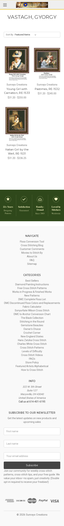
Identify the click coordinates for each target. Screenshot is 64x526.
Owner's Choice (32, 329)
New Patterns (32, 295)
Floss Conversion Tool (32, 241)
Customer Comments (32, 249)
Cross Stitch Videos (32, 355)
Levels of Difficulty (32, 351)
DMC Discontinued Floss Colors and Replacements (32, 303)
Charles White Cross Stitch (32, 343)
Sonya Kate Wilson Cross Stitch (32, 310)
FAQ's (32, 358)
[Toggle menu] (5, 5)
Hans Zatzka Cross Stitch (32, 340)
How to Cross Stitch (32, 369)
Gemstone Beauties (32, 325)
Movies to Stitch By (32, 252)
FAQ (32, 260)
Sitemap (32, 263)
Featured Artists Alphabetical (32, 366)
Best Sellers (32, 280)
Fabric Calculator (32, 306)
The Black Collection (32, 317)
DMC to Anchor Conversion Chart (32, 314)
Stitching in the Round (32, 321)
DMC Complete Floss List (32, 299)
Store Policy (32, 362)
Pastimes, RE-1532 (47, 89)
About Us (32, 256)
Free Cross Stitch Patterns (32, 288)
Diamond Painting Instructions (32, 284)
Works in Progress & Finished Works (32, 291)
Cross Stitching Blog (32, 245)
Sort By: (10, 34)
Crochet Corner (32, 332)
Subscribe (32, 465)
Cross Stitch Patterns (32, 347)
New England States (32, 336)
